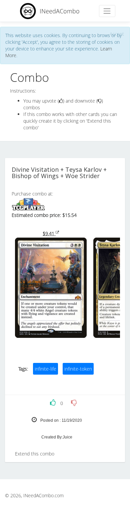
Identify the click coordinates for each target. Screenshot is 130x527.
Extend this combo (34, 453)
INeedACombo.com (43, 495)
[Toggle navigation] (107, 11)
